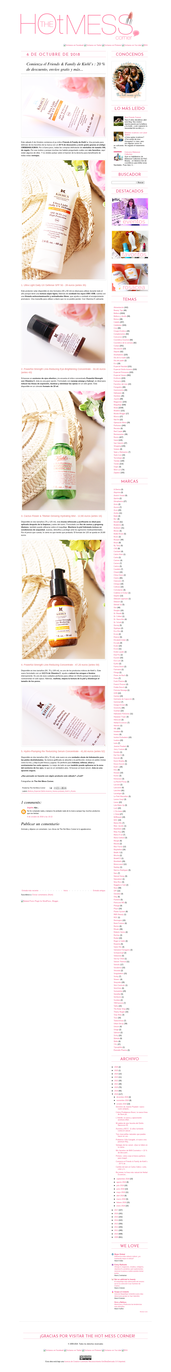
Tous (115, 1018)
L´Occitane (118, 811)
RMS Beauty (119, 914)
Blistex (116, 531)
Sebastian (117, 956)
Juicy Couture (119, 749)
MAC (116, 820)
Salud (116, 440)
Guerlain (117, 711)
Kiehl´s (67, 791)
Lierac (116, 802)
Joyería (116, 399)
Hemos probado (58, 791)
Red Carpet (118, 431)
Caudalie (117, 569)
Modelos (117, 411)
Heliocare (117, 720)
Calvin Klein (118, 554)
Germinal (117, 702)
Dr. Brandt (117, 613)
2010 (116, 1234)
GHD (115, 693)
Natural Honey (119, 876)
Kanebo (117, 752)
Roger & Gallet (119, 941)
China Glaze (118, 575)
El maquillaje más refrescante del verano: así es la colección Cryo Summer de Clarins (129, 1284)
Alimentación (119, 307)
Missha (116, 855)
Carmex (117, 560)
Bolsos (116, 319)
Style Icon (118, 455)
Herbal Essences (120, 723)
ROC (115, 917)
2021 (116, 1084)
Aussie (116, 507)
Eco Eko (117, 631)
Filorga (116, 672)
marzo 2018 (121, 1199)
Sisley (116, 976)
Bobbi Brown (118, 534)
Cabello (116, 322)
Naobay (117, 867)
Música (116, 417)
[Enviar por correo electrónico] (55, 788)
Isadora (116, 740)
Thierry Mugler (119, 1012)
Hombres (117, 396)
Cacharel (117, 551)
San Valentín (119, 443)
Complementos (119, 334)
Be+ (115, 519)
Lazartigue (118, 793)
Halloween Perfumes (122, 714)
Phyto (116, 909)
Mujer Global (119, 1254)
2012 (116, 1227)
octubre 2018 (121, 1104)
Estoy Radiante (120, 1265)
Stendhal (117, 994)
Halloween (118, 393)
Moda (116, 408)
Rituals (116, 929)
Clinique (117, 584)
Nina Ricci (118, 882)
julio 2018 (120, 1185)
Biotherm (117, 528)
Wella (116, 1041)
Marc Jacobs (119, 826)
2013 (116, 1224)
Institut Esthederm (121, 737)
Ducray (116, 625)
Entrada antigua (99, 891)
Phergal (117, 906)
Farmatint (117, 670)
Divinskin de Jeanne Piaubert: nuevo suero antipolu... (130, 1108)
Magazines (118, 402)
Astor (116, 504)
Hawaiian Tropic (120, 717)
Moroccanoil (118, 864)
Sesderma (118, 968)
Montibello (118, 861)
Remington (118, 920)
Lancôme (117, 791)
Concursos (118, 337)
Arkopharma (118, 501)
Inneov (116, 734)
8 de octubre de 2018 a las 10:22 (40, 817)
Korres (116, 776)
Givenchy (117, 708)
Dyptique (117, 628)
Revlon (116, 926)
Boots (116, 537)
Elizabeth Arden (120, 640)
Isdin (115, 743)
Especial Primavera (121, 372)
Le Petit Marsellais (121, 796)
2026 (116, 1067)
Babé (116, 516)
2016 (116, 1214)
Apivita (116, 498)
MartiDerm (118, 829)
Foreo (116, 678)
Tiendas (117, 461)
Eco (115, 364)
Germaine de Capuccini (123, 699)
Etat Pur (117, 655)
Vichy (116, 1035)
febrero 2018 (121, 1202)
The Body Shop (120, 1009)
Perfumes (117, 425)
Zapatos (117, 473)
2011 (116, 1230)
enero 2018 (120, 1206)
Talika (116, 1006)
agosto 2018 (121, 1182)
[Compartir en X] (60, 788)
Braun (116, 543)
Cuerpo (116, 346)
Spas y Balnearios (121, 452)
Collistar (117, 587)
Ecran (116, 634)
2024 (116, 1074)
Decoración (118, 349)
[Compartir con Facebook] (62, 788)
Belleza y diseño (120, 316)
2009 (116, 1237)
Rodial (116, 938)
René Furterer (119, 923)
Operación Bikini (120, 423)
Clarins (116, 578)
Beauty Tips (118, 310)
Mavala (116, 844)
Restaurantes (119, 434)
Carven (116, 563)
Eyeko (116, 664)
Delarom (117, 602)
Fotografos (118, 387)
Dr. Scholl (117, 622)
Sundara (117, 1000)
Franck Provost (120, 684)
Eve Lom (117, 661)
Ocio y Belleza (120, 1302)
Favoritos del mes (121, 384)
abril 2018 (120, 1196)
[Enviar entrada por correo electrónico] (50, 788)
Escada (117, 643)
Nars (115, 873)
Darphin (117, 596)
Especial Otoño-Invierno (43, 791)
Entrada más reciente (30, 891)
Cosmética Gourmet (121, 340)
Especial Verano (120, 375)
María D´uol (118, 835)
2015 (116, 1217)
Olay (115, 897)
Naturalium (118, 879)
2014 (116, 1220)
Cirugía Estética (120, 331)
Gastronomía (119, 390)
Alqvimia (117, 492)
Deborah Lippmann (121, 599)
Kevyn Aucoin (119, 764)
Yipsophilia (118, 1047)
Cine (115, 328)
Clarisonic (117, 581)
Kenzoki (117, 758)
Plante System (119, 912)
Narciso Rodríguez (121, 870)
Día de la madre (120, 358)
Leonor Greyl (119, 799)
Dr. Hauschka (119, 619)
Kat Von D (118, 755)
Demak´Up (118, 605)
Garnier (116, 696)
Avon (116, 510)
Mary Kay (117, 832)
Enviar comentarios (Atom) (42, 895)
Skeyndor (117, 982)
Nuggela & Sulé (120, 885)
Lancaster (117, 788)
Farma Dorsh (119, 667)
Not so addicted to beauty (124, 1279)
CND (115, 548)
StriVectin (117, 997)
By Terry (117, 546)
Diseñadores (118, 355)
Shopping (117, 446)
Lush (115, 808)
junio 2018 (120, 1189)
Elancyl (116, 637)
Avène (116, 513)
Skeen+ (117, 979)
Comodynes (118, 590)
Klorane (117, 773)
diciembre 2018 (122, 1097)
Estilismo (117, 378)
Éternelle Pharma (120, 1050)
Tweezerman (118, 1021)
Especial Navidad (120, 366)
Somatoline (118, 991)
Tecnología (118, 458)
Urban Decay (119, 1024)
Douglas (117, 610)
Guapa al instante (121, 1292)
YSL (115, 1044)
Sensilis (117, 965)
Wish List (117, 470)
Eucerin (117, 658)
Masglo (116, 841)
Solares (117, 449)
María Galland (119, 838)
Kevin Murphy (119, 761)
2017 (116, 1210)
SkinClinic (117, 988)
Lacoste (117, 785)
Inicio (66, 891)
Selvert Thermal (120, 962)
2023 (116, 1077)
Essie (116, 649)
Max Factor (118, 847)
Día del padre (119, 361)
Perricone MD (119, 903)
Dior (115, 608)
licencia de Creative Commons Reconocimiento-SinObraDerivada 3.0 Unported (94, 1362)
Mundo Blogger (119, 414)
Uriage (116, 1030)
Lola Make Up (119, 805)
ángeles (30, 808)
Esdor (116, 646)
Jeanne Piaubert (120, 746)
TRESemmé (118, 1003)
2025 (116, 1070)
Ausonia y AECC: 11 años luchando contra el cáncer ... (129, 1130)
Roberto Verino (119, 932)
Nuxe (116, 888)
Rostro (73, 791)
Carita (116, 557)
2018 (116, 1094)
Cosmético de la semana (123, 343)
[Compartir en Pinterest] (65, 788)
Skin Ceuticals (119, 985)
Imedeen (117, 731)
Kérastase (118, 779)
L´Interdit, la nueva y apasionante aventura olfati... (129, 1119)
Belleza (30, 791)
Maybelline (118, 850)
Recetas (117, 428)
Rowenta (117, 944)
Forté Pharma (119, 681)
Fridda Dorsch (119, 687)
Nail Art (116, 420)
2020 (116, 1087)
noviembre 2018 (122, 1100)
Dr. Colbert (118, 616)
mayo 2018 (120, 1192)
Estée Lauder (119, 652)
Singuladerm (118, 974)
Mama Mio (118, 823)
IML (115, 729)
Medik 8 (117, 852)
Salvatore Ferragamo (122, 950)
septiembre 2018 (122, 1179)
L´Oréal (116, 814)
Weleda (116, 1038)
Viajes (116, 467)
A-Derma (117, 489)
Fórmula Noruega (120, 690)
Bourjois (117, 540)
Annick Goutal (119, 495)
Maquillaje (117, 405)
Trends (116, 464)
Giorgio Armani (119, 705)
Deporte (117, 352)
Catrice (116, 566)
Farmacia (117, 381)
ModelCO (117, 858)
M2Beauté (118, 817)
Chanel (116, 572)
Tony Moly (118, 1015)
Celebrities (118, 325)
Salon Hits (118, 947)
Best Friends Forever (133, 117)
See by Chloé (119, 959)
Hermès (117, 726)
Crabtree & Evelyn (121, 593)
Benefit (116, 522)
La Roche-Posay (120, 782)
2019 (116, 1091)
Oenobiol (117, 894)
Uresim (116, 1027)
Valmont (117, 1033)
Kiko (115, 770)
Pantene (117, 900)
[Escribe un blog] (57, 788)
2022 (116, 1081)
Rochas (117, 935)
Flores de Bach (119, 675)
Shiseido (117, 971)
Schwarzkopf (119, 953)
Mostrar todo (144, 1311)
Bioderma (117, 525)
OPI (115, 891)
